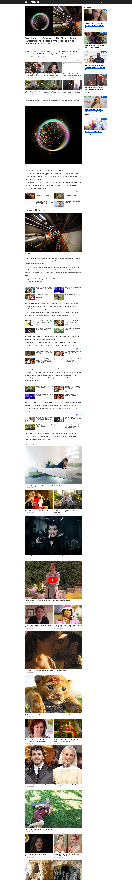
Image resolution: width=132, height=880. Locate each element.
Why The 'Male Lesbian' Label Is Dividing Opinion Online (93, 133)
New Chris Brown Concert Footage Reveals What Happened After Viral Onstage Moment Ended (94, 90)
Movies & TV (80, 2)
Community (99, 2)
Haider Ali (28, 43)
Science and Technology (39, 43)
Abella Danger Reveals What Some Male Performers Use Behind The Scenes (94, 112)
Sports (93, 2)
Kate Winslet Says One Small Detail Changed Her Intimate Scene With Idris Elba (95, 67)
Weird (104, 2)
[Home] (33, 2)
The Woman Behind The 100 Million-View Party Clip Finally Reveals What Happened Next (94, 25)
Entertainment (72, 2)
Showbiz (87, 2)
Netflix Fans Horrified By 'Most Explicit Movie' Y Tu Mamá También (95, 46)
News (65, 2)
